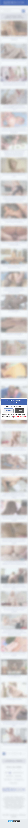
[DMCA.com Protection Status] (14, 821)
